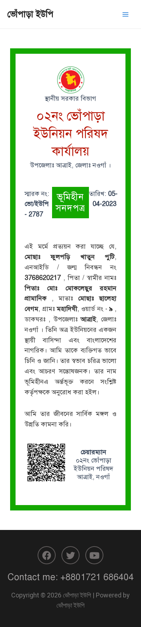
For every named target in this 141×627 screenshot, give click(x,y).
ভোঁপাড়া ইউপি (30, 14)
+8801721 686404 (97, 577)
